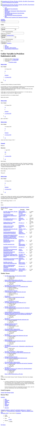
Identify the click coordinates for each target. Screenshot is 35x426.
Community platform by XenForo (13, 409)
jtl (9, 62)
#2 (5, 116)
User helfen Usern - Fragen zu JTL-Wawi (22, 215)
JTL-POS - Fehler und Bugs (22, 229)
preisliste (12, 62)
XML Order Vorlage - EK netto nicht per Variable (15, 275)
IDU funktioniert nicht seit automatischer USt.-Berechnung (9, 232)
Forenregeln (7, 400)
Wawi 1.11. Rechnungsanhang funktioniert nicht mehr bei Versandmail (9, 266)
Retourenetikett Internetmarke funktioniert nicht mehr (9, 252)
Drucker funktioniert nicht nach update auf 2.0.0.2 (10, 229)
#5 (5, 192)
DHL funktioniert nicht (8, 244)
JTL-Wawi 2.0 (21, 222)
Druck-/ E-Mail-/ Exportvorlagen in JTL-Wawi (22, 212)
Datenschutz (7, 402)
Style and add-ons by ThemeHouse (14, 411)
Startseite (2, 392)
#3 (5, 137)
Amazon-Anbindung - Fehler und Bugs (22, 232)
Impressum (7, 404)
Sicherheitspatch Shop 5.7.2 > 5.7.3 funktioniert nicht (10, 219)
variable (15, 62)
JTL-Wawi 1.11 (22, 266)
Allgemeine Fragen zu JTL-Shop (22, 219)
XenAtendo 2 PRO (4, 413)
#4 (5, 159)
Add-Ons (28, 409)
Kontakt (12, 392)
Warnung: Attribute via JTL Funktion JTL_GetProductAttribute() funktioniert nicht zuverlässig (10, 269)
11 (5, 71)
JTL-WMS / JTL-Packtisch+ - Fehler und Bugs (22, 255)
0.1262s (10, 419)
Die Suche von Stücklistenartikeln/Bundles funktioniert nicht (8, 240)
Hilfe (6, 392)
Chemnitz (6, 75)
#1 (5, 80)
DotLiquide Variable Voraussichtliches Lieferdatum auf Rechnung (10, 215)
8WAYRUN (18, 413)
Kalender (8, 392)
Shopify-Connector (21, 250)
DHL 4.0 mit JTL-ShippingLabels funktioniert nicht (10, 263)
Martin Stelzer (16, 58)
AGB (6, 403)
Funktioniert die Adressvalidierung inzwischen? (14, 330)
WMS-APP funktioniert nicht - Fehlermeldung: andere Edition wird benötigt (10, 255)
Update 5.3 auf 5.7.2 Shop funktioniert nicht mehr (8, 226)
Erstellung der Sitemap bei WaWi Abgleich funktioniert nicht (10, 259)
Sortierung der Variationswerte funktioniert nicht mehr (10, 250)
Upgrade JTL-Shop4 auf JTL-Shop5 (22, 226)
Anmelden (3, 397)
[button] (1, 3)
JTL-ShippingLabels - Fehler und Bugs (22, 244)
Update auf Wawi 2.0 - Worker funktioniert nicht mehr (9, 223)
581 (5, 152)
